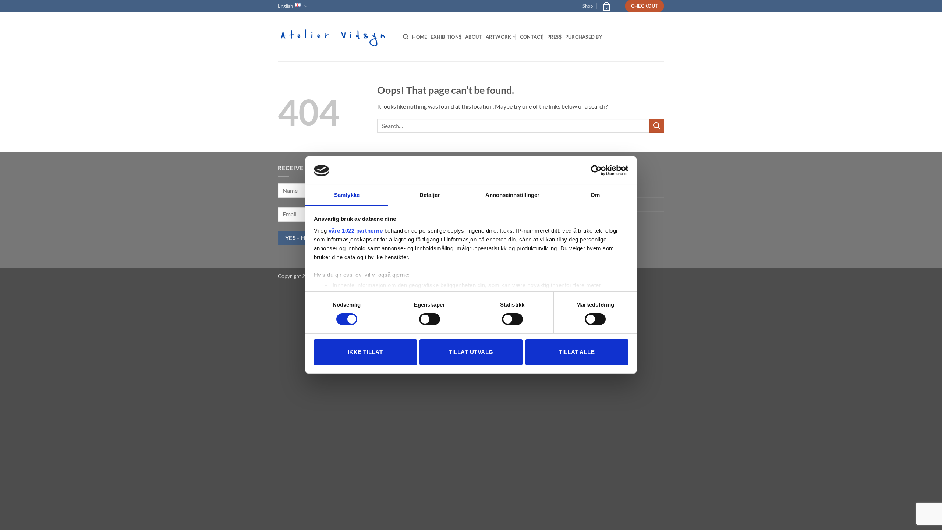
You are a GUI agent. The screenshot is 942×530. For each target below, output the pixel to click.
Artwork (498, 37)
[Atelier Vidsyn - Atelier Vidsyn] (335, 37)
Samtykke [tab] (347, 195)
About (473, 37)
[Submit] (656, 126)
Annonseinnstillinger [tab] (512, 195)
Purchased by (583, 37)
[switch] (429, 319)
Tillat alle (577, 352)
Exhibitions (446, 37)
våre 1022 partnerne (356, 230)
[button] (606, 6)
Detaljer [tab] (429, 195)
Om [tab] (595, 195)
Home (419, 37)
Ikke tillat (365, 352)
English (285, 6)
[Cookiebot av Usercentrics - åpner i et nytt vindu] (596, 170)
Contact (531, 37)
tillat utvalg (471, 352)
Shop (587, 6)
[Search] (405, 37)
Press (554, 37)
